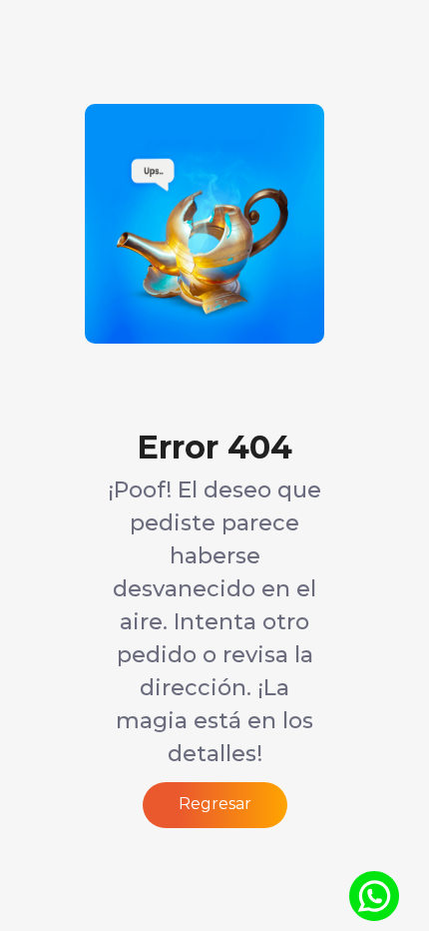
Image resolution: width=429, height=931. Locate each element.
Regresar (215, 803)
